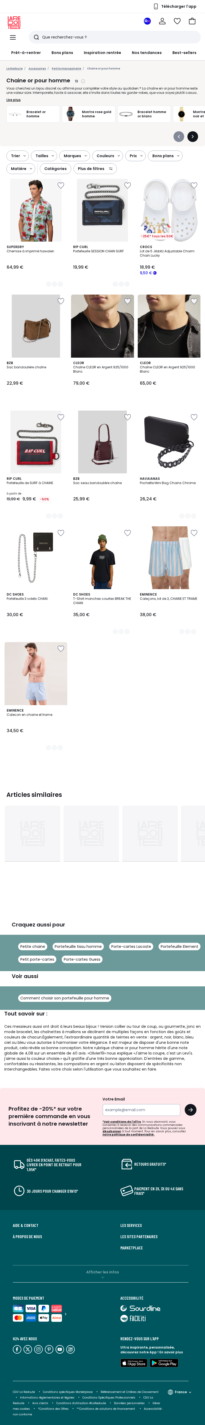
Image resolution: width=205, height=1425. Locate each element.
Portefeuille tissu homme (78, 946)
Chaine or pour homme (103, 69)
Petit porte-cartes (37, 959)
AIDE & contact (25, 1225)
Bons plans (62, 52)
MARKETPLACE (131, 1247)
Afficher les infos (102, 1272)
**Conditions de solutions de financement (106, 1409)
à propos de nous (27, 1236)
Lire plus (13, 100)
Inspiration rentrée (102, 52)
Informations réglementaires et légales (47, 1398)
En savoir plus (171, 1352)
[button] (192, 21)
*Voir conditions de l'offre (121, 1122)
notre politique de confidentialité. (128, 1135)
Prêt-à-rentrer (26, 52)
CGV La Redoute (24, 1392)
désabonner (111, 1131)
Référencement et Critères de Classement (130, 1392)
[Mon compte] (162, 21)
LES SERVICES (131, 1225)
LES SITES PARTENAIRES (138, 1236)
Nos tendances (147, 52)
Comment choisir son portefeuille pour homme (64, 998)
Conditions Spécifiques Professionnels (108, 1398)
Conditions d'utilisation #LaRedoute (81, 1403)
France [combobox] (181, 1392)
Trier (15, 156)
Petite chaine (32, 946)
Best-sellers (184, 52)
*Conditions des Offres (53, 1409)
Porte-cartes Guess (82, 959)
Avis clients (40, 1403)
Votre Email (113, 1099)
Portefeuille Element (179, 946)
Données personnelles (129, 1403)
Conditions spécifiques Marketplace (68, 1392)
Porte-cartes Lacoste (131, 946)
